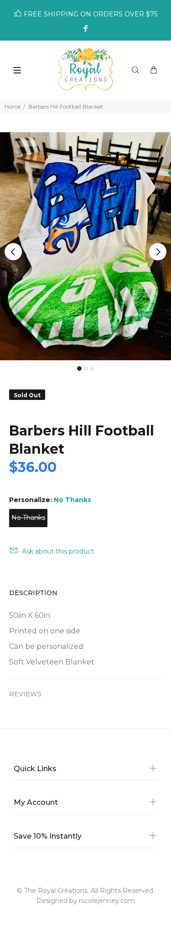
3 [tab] (92, 368)
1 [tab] (79, 368)
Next (157, 251)
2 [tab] (85, 368)
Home (13, 106)
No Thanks (28, 517)
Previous (13, 251)
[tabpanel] (85, 246)
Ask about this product (58, 551)
